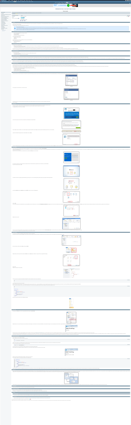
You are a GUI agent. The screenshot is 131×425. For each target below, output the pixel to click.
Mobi (25, 20)
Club (31, 0)
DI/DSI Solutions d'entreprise (6, 1)
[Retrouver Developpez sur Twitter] (129, 3)
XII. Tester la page (3, 24)
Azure (76, 2)
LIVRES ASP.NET (70, 3)
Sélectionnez (128, 344)
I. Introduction (2, 13)
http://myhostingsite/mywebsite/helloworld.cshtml (51, 334)
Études (27, 0)
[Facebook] (128, 16)
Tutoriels (12, 0)
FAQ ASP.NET (63, 3)
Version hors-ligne (25, 19)
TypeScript (70, 2)
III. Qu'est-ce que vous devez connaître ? (5, 16)
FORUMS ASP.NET (59, 3)
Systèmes (32, 1)
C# (71, 2)
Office (27, 1)
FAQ (14, 0)
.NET (57, 2)
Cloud (10, 1)
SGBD (26, 1)
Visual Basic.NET (74, 2)
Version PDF (22, 19)
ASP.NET (67, 2)
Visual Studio (62, 2)
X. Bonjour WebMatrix (3, 22)
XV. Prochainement (3, 27)
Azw (23, 20)
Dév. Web (19, 1)
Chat (18, 0)
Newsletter (21, 0)
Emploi (24, 0)
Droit (29, 0)
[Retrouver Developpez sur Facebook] (130, 3)
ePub (21, 20)
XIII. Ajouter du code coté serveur (4, 25)
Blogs (16, 0)
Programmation (23, 1)
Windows (65, 2)
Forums (9, 0)
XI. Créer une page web (3, 23)
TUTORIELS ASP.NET (66, 3)
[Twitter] (127, 16)
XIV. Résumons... (2, 26)
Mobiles (30, 1)
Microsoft (15, 1)
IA (11, 1)
